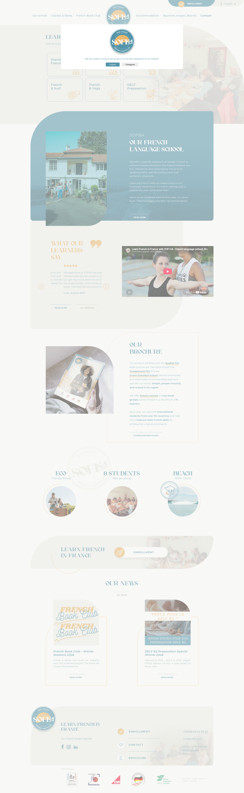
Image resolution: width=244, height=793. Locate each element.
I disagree (130, 64)
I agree (112, 64)
